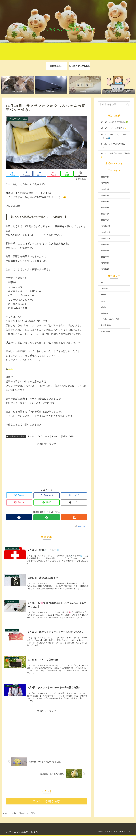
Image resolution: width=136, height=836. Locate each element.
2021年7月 (105, 257)
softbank (104, 313)
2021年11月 (105, 232)
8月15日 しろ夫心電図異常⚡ (114, 128)
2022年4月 (105, 202)
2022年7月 (105, 183)
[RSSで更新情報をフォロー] (74, 517)
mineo (103, 295)
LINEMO (104, 288)
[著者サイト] (19, 517)
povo (103, 301)
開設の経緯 (105, 331)
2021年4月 (105, 269)
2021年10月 (106, 238)
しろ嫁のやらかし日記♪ (16, 436)
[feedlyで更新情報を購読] (46, 517)
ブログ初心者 (45, 436)
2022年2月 (105, 214)
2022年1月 (105, 220)
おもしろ (32, 436)
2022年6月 (105, 189)
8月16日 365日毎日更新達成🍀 (114, 122)
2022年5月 (105, 195)
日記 (72, 436)
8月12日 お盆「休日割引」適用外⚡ (115, 155)
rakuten (104, 307)
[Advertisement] (46, 464)
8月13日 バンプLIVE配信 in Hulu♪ (113, 145)
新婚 (65, 436)
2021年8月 (105, 251)
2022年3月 (105, 208)
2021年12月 (106, 226)
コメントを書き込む (46, 801)
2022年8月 (105, 177)
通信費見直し (106, 325)
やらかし (56, 436)
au (102, 282)
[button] (127, 104)
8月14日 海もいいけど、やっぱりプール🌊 (115, 136)
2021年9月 (105, 244)
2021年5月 (105, 263)
